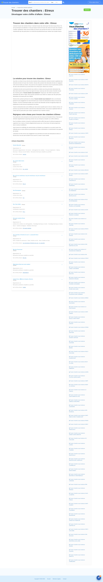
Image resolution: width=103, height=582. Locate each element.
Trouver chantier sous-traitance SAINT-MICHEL (78, 174)
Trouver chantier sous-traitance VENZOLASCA (77, 428)
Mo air (24, 184)
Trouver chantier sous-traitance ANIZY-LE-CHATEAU (78, 385)
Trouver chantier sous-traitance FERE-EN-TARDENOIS (78, 189)
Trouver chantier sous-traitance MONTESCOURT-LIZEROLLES (77, 459)
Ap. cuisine (25, 169)
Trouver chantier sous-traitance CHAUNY (77, 108)
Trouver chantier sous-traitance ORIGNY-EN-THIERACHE (77, 519)
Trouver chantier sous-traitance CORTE (79, 133)
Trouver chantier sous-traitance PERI (78, 484)
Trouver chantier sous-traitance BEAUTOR (77, 272)
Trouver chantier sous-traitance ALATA (79, 209)
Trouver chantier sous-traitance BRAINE (77, 347)
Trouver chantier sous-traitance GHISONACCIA (77, 179)
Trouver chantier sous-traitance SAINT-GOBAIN (78, 312)
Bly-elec (24, 257)
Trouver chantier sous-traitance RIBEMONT (77, 367)
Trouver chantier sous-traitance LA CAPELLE (77, 390)
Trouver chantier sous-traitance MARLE (79, 298)
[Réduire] (95, 556)
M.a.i (24, 211)
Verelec (24, 154)
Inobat (24, 287)
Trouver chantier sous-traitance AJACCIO (77, 75)
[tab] (38, 145)
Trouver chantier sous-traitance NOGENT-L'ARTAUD (77, 336)
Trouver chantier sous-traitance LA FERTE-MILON (77, 307)
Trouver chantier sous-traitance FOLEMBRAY (77, 509)
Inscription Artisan (94, 2)
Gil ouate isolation (27, 228)
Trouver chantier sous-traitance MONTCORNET (77, 469)
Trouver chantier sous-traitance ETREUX (77, 499)
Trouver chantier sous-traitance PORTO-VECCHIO (77, 113)
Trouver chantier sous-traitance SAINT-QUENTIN (78, 80)
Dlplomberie (26, 272)
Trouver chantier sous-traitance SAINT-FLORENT (78, 504)
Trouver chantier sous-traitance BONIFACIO (77, 239)
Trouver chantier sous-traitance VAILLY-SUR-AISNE (78, 352)
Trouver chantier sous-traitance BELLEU (79, 170)
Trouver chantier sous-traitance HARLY (79, 424)
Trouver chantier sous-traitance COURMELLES (77, 464)
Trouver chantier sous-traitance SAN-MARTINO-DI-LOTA (78, 245)
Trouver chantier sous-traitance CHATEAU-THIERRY (77, 98)
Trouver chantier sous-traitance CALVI (79, 152)
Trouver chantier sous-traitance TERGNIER (77, 103)
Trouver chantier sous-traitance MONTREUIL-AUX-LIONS (77, 540)
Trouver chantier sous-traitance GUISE (79, 156)
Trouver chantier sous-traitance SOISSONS (77, 89)
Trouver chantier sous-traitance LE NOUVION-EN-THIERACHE (77, 250)
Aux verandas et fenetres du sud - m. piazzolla (34, 243)
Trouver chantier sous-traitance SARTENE (77, 224)
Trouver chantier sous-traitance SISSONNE (77, 342)
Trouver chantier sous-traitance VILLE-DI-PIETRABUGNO (78, 200)
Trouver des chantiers (11, 2)
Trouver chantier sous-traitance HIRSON (77, 123)
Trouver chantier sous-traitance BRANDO (77, 488)
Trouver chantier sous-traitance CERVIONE (77, 480)
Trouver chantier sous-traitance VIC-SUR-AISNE (78, 439)
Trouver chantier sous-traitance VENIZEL (77, 545)
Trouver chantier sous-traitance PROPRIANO (77, 184)
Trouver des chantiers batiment (24, 7)
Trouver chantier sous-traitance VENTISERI (77, 331)
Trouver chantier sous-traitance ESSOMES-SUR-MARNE (77, 283)
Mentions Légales (57, 578)
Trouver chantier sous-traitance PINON (79, 420)
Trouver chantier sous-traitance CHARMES (77, 449)
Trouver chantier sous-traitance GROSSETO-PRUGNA (77, 278)
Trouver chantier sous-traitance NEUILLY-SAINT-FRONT (77, 317)
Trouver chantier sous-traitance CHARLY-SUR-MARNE (77, 267)
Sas (23, 197)
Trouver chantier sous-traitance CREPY (79, 381)
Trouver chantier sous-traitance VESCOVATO (77, 302)
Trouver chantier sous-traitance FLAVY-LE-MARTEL (78, 494)
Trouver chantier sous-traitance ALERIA (79, 372)
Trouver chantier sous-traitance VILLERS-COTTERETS (77, 118)
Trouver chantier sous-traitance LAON (79, 93)
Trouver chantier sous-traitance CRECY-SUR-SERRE (78, 529)
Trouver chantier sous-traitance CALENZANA (77, 405)
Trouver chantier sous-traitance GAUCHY (77, 148)
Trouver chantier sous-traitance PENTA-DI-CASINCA (79, 229)
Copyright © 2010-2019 (39, 578)
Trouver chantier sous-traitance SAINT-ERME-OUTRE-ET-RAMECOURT (78, 416)
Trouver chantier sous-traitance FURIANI (77, 160)
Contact (64, 578)
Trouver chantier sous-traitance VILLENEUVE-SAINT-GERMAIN (77, 293)
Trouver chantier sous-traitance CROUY (79, 258)
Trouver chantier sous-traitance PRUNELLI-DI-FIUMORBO (77, 205)
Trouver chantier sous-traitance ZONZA (79, 327)
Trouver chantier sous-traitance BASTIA (79, 84)
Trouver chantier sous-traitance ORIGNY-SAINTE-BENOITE (77, 433)
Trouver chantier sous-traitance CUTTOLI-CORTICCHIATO (77, 376)
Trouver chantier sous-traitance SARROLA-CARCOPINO (77, 400)
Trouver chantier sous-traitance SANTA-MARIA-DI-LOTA (77, 395)
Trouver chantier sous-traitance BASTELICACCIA (77, 195)
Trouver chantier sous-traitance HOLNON (77, 550)
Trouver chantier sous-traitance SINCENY (77, 322)
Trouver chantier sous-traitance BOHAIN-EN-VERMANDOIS (77, 142)
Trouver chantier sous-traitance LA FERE (77, 219)
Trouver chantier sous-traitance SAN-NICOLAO (78, 535)
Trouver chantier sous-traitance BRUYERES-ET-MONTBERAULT (77, 475)
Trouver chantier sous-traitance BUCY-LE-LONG (78, 362)
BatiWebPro (90, 573)
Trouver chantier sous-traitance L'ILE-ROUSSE (78, 234)
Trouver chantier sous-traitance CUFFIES (77, 444)
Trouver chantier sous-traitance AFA (78, 254)
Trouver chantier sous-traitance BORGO (77, 128)
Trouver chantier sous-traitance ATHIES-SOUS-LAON (77, 288)
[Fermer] (98, 556)
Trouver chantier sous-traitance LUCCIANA (77, 165)
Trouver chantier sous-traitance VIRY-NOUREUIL (78, 411)
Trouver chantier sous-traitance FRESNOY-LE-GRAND (77, 214)
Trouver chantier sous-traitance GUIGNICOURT (77, 357)
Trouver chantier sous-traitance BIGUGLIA (77, 137)
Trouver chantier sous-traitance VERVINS (77, 262)
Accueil (13, 7)
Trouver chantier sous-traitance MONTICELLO (77, 454)
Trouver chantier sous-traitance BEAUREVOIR (77, 514)
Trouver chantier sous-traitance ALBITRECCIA (77, 524)
